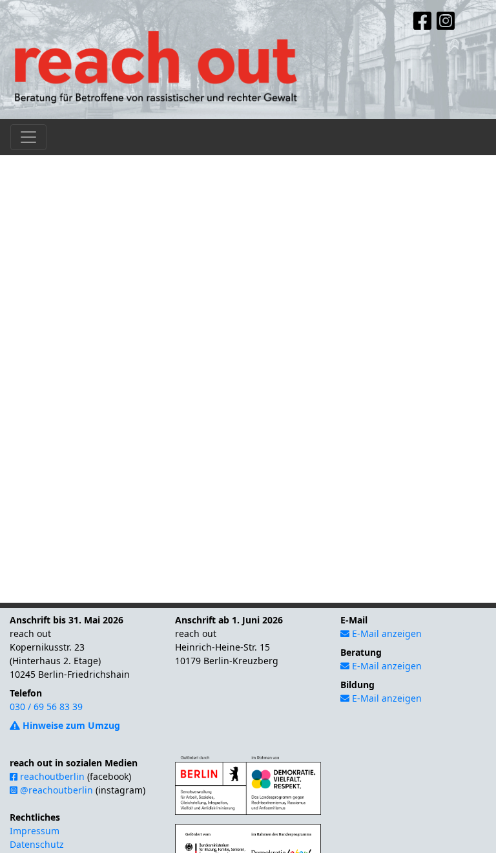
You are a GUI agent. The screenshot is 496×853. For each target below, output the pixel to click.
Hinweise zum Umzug (70, 725)
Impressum (34, 831)
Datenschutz (37, 844)
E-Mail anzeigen (385, 633)
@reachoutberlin (55, 790)
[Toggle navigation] (28, 137)
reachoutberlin (51, 776)
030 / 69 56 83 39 (46, 706)
